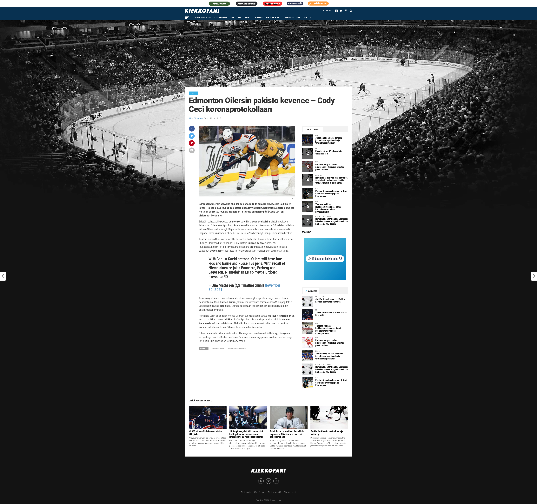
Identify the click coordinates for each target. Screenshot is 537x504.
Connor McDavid (217, 348)
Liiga (247, 17)
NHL (240, 17)
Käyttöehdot (259, 492)
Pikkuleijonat (274, 17)
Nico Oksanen (196, 118)
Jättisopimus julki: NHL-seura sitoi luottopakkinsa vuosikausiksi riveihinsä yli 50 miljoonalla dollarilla (246, 434)
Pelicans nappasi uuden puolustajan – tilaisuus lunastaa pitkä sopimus (329, 167)
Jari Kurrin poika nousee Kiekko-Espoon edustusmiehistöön (330, 300)
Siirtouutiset (292, 17)
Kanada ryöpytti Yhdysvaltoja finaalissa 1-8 (328, 152)
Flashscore (327, 11)
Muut (307, 17)
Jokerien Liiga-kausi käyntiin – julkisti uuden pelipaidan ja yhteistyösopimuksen (329, 140)
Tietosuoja (246, 492)
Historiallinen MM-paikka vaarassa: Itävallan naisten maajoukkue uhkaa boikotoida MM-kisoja (331, 221)
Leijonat (258, 17)
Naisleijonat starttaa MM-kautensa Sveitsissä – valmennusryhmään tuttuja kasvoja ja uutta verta (331, 180)
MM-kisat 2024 (203, 17)
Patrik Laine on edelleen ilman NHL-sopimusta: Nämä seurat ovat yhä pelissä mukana (287, 434)
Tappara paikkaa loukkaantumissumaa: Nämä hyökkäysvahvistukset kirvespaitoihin (328, 208)
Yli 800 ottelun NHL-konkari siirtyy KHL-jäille (330, 313)
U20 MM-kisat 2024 (224, 17)
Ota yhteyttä (290, 492)
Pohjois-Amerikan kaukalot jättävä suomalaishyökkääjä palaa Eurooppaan (331, 193)
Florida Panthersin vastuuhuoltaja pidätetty (326, 432)
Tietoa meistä (274, 492)
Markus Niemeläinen (237, 348)
